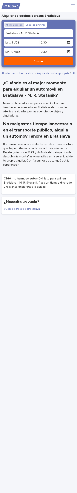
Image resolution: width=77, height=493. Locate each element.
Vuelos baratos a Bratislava (22, 208)
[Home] (11, 5)
